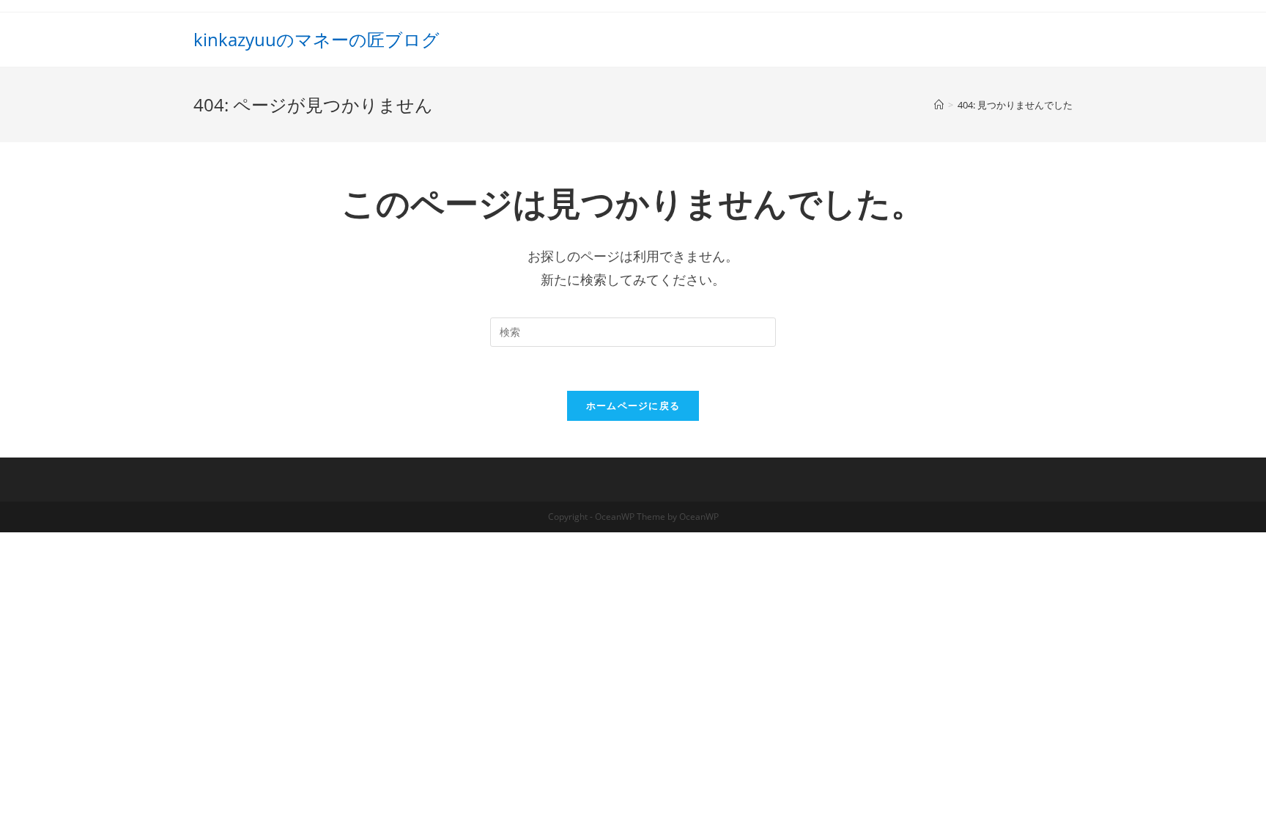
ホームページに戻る (633, 405)
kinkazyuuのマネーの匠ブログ (316, 39)
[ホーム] (939, 104)
